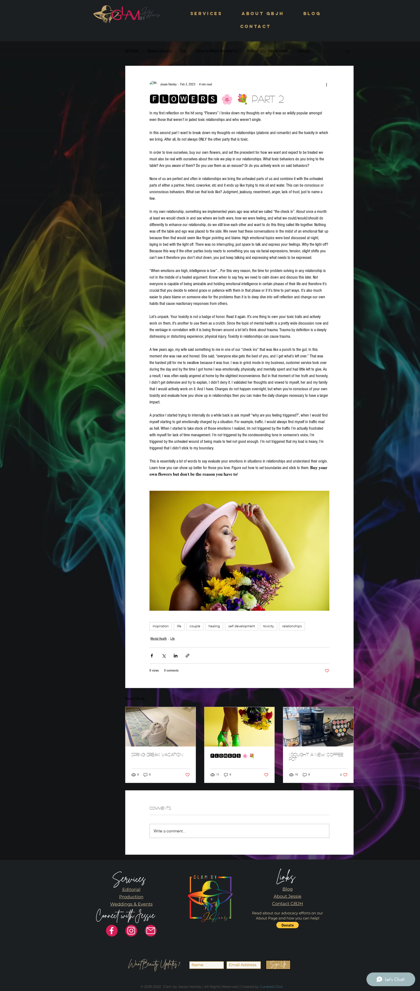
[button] (206, 13)
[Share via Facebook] (151, 655)
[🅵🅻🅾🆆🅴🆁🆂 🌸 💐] (239, 726)
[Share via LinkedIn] (175, 655)
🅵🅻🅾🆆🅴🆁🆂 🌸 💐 (232, 756)
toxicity (268, 626)
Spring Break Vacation (157, 754)
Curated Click (271, 986)
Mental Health (278, 51)
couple (195, 626)
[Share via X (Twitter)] (163, 655)
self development (241, 626)
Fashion (304, 51)
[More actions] (326, 84)
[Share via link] (187, 655)
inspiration (161, 626)
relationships (292, 626)
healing (214, 626)
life (179, 626)
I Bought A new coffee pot (316, 756)
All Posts (131, 51)
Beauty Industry (159, 51)
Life (183, 51)
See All (349, 698)
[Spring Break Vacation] (160, 726)
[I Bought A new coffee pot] (318, 726)
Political (252, 51)
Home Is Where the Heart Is (216, 51)
